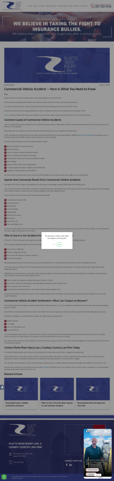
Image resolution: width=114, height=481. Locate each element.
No (54, 244)
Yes (59, 244)
